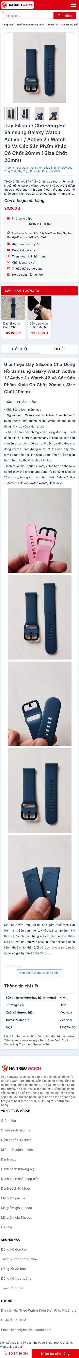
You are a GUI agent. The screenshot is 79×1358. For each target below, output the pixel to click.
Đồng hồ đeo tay (14, 1249)
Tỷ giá (27, 1342)
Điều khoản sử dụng (16, 1140)
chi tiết (58, 349)
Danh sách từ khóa (15, 1188)
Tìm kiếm (65, 16)
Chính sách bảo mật (16, 1130)
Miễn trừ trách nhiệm (17, 1150)
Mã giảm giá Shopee (16, 1217)
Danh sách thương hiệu (18, 1169)
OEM (25, 167)
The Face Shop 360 (45, 1342)
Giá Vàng (66, 1342)
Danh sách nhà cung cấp (20, 1179)
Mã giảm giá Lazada (16, 1208)
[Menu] (73, 5)
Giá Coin (18, 1346)
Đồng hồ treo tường (16, 1278)
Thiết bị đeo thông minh (30, 24)
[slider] (11, 113)
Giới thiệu (20, 349)
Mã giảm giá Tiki (13, 1198)
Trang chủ (7, 24)
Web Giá (5, 1346)
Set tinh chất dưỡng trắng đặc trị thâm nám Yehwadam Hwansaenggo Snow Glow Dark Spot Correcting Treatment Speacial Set (39, 1040)
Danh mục (8, 1159)
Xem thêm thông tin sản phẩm (39, 972)
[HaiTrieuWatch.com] (24, 5)
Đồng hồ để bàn (13, 1269)
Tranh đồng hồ (12, 1288)
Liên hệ (6, 1227)
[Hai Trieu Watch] (21, 1068)
